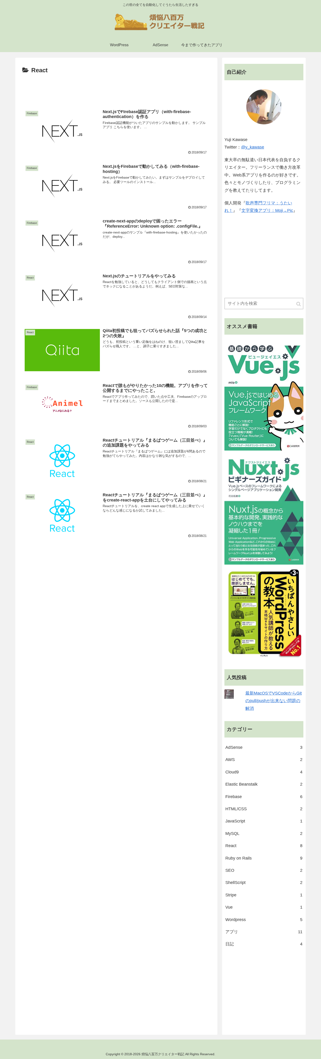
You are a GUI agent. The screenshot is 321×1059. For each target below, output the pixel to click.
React (263, 845)
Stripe (263, 895)
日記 (263, 944)
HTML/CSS (263, 809)
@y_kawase (252, 147)
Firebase (263, 796)
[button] (298, 304)
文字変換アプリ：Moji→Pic (267, 210)
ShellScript (263, 882)
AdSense (263, 747)
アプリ (263, 931)
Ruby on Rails (263, 858)
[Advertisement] (116, 88)
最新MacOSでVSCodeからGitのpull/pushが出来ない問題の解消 (273, 701)
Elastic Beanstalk (263, 784)
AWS (263, 759)
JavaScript (263, 821)
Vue (263, 907)
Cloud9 (263, 772)
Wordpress (263, 919)
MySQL (263, 833)
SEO (263, 870)
